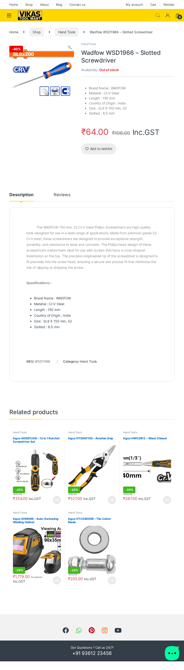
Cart (153, 4)
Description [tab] (21, 195)
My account (134, 4)
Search (157, 15)
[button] (70, 47)
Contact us (77, 4)
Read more (57, 500)
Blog (59, 4)
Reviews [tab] (62, 195)
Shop (29, 4)
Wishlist (169, 4)
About (44, 4)
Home (13, 4)
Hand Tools (66, 32)
